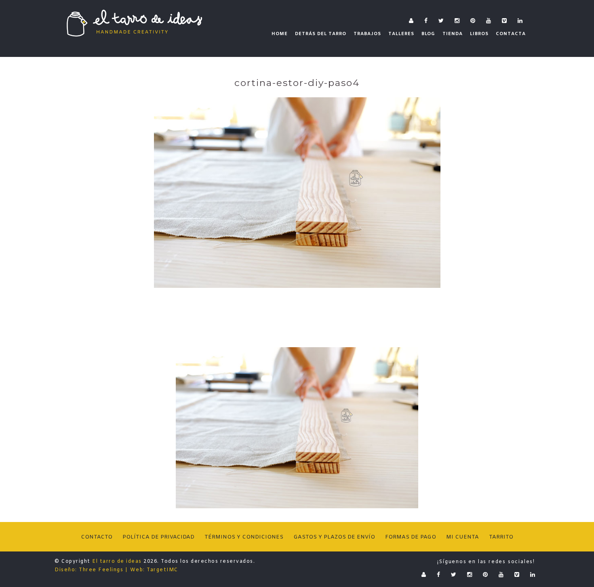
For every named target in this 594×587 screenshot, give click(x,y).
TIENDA (452, 34)
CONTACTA (511, 34)
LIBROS (479, 34)
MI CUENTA (462, 537)
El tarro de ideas (117, 561)
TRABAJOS (367, 34)
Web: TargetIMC (154, 570)
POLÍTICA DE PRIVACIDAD (158, 537)
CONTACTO (96, 537)
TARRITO (501, 537)
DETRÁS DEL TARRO (320, 34)
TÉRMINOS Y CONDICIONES (243, 537)
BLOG (428, 34)
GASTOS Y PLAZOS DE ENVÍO (334, 537)
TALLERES (401, 34)
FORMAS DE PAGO (410, 537)
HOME (280, 34)
